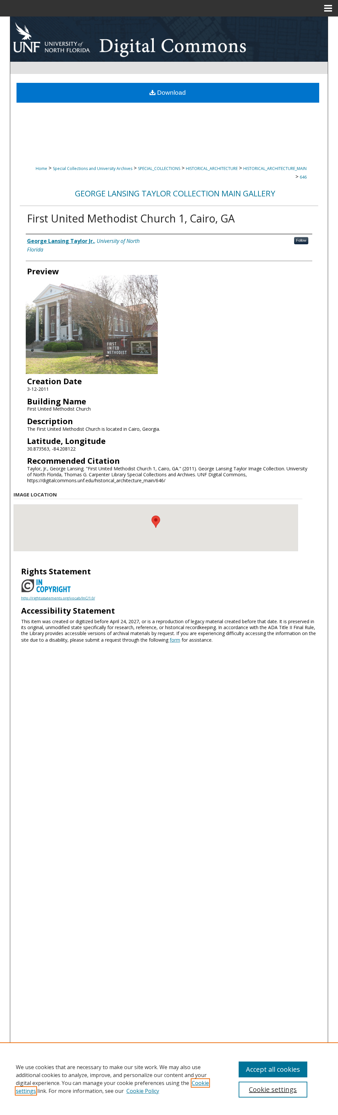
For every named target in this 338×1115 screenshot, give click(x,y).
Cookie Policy (142, 1091)
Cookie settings (273, 1089)
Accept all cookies (273, 1069)
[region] (169, 1078)
